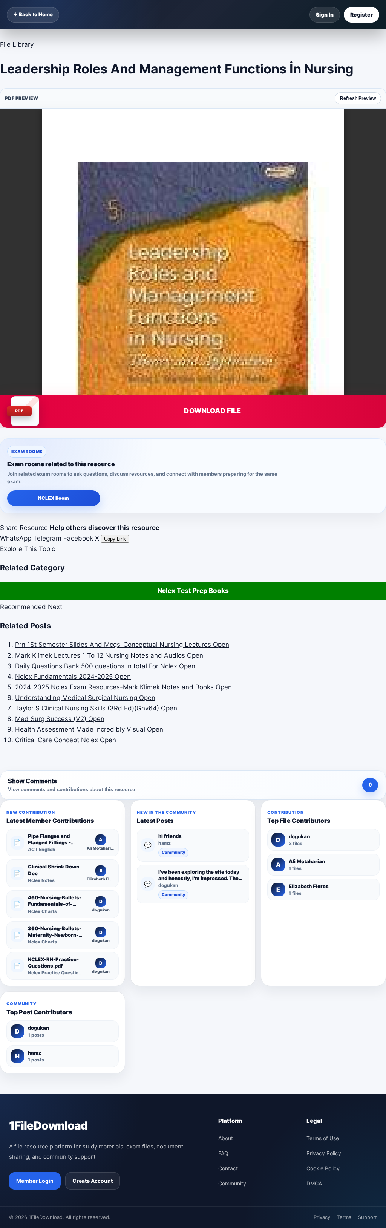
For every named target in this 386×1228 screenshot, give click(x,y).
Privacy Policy (323, 1153)
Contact (228, 1168)
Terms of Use (322, 1138)
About (225, 1138)
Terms (344, 1217)
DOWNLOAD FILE (212, 411)
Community (173, 852)
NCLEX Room (53, 498)
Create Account (92, 1180)
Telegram (48, 538)
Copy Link (115, 539)
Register (361, 14)
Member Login (35, 1180)
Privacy (322, 1217)
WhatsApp (16, 538)
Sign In (325, 14)
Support (367, 1217)
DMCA (314, 1183)
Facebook (79, 538)
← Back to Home (33, 14)
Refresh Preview (358, 98)
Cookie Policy (323, 1168)
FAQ (223, 1153)
